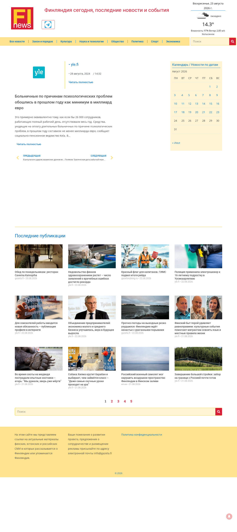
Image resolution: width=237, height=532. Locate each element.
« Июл (176, 143)
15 (210, 103)
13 (196, 103)
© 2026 (118, 473)
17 (175, 112)
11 (182, 103)
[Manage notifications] (229, 516)
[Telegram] (48, 24)
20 (196, 112)
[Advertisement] (65, 195)
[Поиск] (232, 41)
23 (217, 112)
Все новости (17, 41)
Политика (137, 41)
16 (217, 103)
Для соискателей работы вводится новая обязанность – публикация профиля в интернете (36, 326)
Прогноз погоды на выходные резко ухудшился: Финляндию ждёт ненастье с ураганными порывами (143, 326)
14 (203, 103)
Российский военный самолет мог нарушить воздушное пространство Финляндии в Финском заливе (143, 377)
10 (175, 103)
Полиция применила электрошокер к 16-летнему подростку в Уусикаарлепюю (197, 275)
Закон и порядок (42, 41)
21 (203, 112)
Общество (117, 41)
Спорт (154, 41)
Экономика (173, 41)
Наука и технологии (91, 41)
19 (189, 112)
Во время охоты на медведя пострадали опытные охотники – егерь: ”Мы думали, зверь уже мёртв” (38, 377)
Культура (66, 41)
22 (210, 112)
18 (182, 112)
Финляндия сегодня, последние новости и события (106, 10)
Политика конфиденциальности (141, 434)
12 (189, 103)
